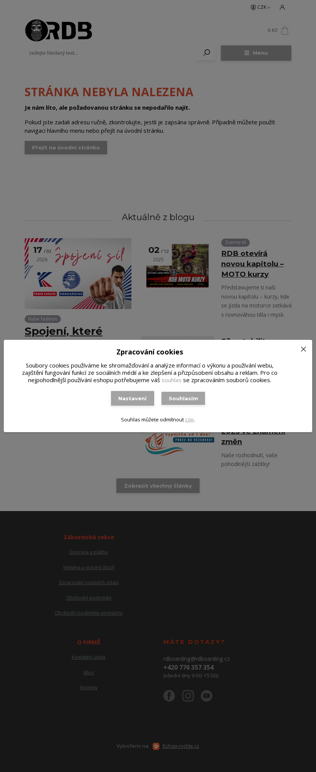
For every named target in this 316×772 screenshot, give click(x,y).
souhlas (171, 380)
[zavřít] (303, 347)
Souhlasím (183, 398)
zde (189, 419)
